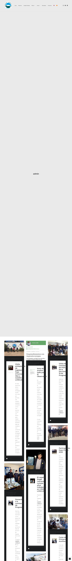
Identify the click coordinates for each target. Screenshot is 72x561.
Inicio (16, 5)
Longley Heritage (27, 5)
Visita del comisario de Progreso (57, 359)
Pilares (33, 5)
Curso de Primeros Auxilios (56, 532)
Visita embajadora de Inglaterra (14, 359)
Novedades (44, 5)
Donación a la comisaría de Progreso (11, 494)
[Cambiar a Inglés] (54, 5)
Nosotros (20, 5)
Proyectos (50, 5)
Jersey (38, 5)
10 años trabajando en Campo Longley (36, 472)
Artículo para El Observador (33, 364)
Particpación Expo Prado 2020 (56, 443)
